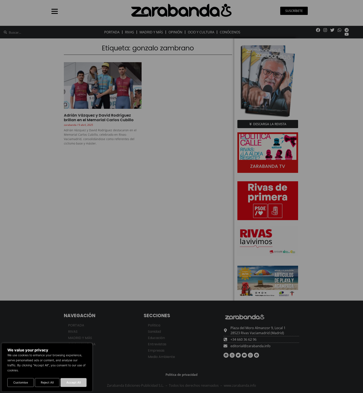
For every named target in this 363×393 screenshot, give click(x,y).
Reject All (47, 382)
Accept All (73, 382)
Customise (20, 382)
